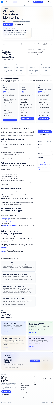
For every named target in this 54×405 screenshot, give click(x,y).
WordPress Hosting (6, 218)
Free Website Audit (38, 1)
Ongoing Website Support (8, 221)
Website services (8, 5)
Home (2, 5)
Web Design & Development (36, 338)
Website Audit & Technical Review (9, 225)
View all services (45, 360)
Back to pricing (41, 150)
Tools (33, 380)
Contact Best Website (35, 360)
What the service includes (43, 161)
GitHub (44, 380)
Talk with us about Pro (44, 118)
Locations (21, 1)
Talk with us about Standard (27, 118)
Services (15, 1)
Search (33, 382)
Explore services (5, 394)
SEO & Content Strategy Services (11, 338)
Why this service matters (42, 159)
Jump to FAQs (40, 153)
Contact (30, 1)
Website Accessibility (25, 385)
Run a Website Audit (19, 24)
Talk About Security (8, 24)
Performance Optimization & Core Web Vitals (36, 324)
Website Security (24, 387)
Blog (25, 1)
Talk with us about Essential (10, 120)
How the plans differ (42, 162)
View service (6, 331)
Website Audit (4, 247)
